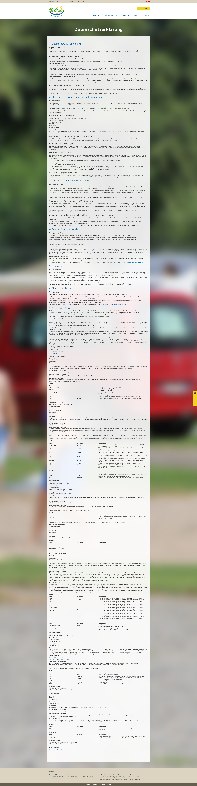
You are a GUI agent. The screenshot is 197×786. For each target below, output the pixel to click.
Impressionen (111, 15)
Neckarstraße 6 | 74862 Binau (73, 1)
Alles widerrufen (56, 353)
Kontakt (60, 1)
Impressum (88, 784)
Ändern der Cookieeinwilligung (57, 750)
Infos (135, 15)
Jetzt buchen (144, 8)
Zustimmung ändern (57, 351)
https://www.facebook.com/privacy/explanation (61, 569)
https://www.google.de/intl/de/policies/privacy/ (115, 304)
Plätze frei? (145, 15)
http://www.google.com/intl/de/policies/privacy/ (61, 711)
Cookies (109, 784)
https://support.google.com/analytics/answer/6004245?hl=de (129, 262)
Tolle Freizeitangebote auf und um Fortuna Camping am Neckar (117, 775)
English (149, 1)
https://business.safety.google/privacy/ (59, 372)
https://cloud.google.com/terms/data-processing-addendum (64, 425)
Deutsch (146, 1)
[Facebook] (83, 1)
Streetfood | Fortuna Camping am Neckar (60, 775)
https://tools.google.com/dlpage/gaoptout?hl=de (81, 254)
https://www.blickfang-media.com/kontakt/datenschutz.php (64, 503)
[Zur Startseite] (55, 11)
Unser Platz (97, 15)
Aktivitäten (125, 15)
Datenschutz (96, 784)
